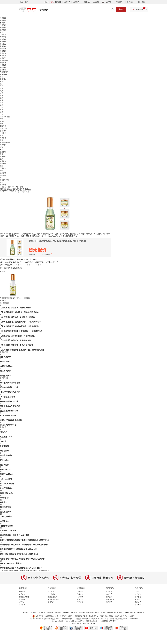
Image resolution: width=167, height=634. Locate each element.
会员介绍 (22, 594)
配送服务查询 (52, 597)
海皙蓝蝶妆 (4, 451)
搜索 (121, 9)
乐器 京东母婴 (5, 117)
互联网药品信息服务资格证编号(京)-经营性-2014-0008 (94, 616)
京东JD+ (138, 605)
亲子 (1, 93)
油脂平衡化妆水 (6, 526)
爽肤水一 (3, 502)
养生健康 (3, 49)
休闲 (1, 114)
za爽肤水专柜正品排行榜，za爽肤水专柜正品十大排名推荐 (24, 545)
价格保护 (109, 594)
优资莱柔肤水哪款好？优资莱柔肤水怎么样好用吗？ (21, 568)
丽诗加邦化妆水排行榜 (9, 401)
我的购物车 (139, 9)
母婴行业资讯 (4, 180)
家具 (1, 140)
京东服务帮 (4, 60)
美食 (1, 98)
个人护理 (3, 133)
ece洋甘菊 (4, 498)
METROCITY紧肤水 (8, 530)
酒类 (1, 147)
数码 (1, 95)
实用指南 (3, 18)
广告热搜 (41, 570)
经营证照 (112, 621)
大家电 (21, 602)
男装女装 (3, 53)
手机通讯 (3, 175)
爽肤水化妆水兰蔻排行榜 (10, 406)
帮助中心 (3, 37)
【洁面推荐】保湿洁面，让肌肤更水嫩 (15, 340)
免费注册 (58, 2)
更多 (1, 32)
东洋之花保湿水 (6, 455)
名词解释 (3, 23)
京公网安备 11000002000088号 (46, 616)
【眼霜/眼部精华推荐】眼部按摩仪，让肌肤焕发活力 (21, 331)
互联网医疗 (4, 74)
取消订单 (109, 602)
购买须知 (3, 27)
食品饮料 (3, 161)
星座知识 (3, 65)
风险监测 (105, 612)
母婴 (1, 154)
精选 (1, 81)
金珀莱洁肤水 (5, 376)
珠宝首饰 (3, 173)
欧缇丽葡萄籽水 (6, 488)
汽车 (1, 107)
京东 (36, 10)
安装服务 (3, 20)
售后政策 (109, 592)
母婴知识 (3, 51)
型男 (1, 103)
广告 (1, 119)
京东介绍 (3, 185)
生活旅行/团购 (24, 597)
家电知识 (3, 39)
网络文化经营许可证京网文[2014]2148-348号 (92, 619)
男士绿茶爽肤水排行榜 (9, 411)
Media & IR (140, 612)
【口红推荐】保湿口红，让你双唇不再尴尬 (17, 317)
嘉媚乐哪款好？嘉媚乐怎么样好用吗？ (15, 535)
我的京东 (76, 2)
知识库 (11, 570)
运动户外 (3, 58)
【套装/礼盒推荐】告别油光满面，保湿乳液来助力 (20, 322)
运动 (1, 105)
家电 (1, 112)
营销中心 (66, 612)
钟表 (1, 171)
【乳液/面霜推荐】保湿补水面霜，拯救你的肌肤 (19, 326)
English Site (130, 612)
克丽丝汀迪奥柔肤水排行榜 (11, 420)
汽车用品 (3, 156)
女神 (1, 100)
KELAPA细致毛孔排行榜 (10, 392)
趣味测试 (3, 79)
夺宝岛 (137, 592)
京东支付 (86, 623)
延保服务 (138, 597)
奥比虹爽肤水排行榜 (8, 425)
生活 (1, 88)
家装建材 (3, 145)
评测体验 (3, 34)
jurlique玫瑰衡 (6, 479)
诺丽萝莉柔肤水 (6, 366)
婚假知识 (3, 67)
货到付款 (80, 592)
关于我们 (26, 612)
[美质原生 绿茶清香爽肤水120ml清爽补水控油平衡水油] (55, 213)
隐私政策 (113, 612)
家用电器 (3, 121)
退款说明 (109, 597)
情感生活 (3, 63)
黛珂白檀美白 (5, 507)
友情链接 (82, 612)
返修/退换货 (110, 599)
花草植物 (3, 70)
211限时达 (51, 594)
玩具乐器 (3, 164)
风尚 (1, 91)
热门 (1, 84)
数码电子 (3, 56)
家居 (1, 110)
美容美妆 (3, 42)
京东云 (93, 623)
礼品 (1, 149)
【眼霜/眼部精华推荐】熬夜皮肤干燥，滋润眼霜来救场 (22, 350)
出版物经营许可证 (68, 619)
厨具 (1, 124)
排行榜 (19, 570)
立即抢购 (3, 300)
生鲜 (1, 159)
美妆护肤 (3, 152)
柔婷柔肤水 (4, 521)
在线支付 (80, 594)
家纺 (1, 135)
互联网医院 (4, 72)
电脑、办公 (4, 128)
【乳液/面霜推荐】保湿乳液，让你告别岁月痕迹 (19, 312)
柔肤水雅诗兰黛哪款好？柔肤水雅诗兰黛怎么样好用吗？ (23, 559)
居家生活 (3, 44)
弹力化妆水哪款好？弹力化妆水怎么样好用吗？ (19, 554)
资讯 (1, 77)
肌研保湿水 (4, 465)
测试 (1, 182)
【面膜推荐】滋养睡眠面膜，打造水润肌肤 (17, 336)
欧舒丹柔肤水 (5, 357)
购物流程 (22, 592)
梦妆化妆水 (4, 460)
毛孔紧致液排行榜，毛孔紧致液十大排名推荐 (18, 549)
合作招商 (50, 612)
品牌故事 (3, 30)
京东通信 (138, 602)
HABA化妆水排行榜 (8, 415)
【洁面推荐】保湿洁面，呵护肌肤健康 (15, 308)
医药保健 (3, 168)
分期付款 (80, 597)
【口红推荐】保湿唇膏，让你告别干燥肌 (16, 345)
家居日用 (3, 138)
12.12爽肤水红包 (7, 484)
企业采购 (96, 2)
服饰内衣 (3, 131)
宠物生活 (3, 126)
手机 (1, 86)
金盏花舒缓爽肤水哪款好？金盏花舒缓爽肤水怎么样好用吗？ (24, 540)
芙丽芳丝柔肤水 (6, 474)
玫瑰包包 (3, 432)
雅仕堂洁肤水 (5, 361)
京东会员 (87, 2)
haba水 (3, 441)
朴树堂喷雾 (4, 446)
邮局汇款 (80, 599)
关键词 (46, 570)
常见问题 (3, 25)
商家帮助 (58, 612)
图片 (23, 570)
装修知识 (3, 46)
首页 (9, 187)
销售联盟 (90, 612)
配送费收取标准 (53, 599)
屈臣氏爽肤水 (5, 371)
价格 (15, 570)
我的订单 (67, 2)
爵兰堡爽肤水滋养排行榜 (10, 383)
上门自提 (51, 592)
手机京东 (107, 2)
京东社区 (97, 612)
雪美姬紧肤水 (5, 512)
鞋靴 (1, 166)
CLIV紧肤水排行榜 (7, 397)
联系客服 (22, 605)
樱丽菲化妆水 (5, 469)
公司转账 (80, 602)
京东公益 (121, 612)
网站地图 (5, 570)
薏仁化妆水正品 (6, 493)
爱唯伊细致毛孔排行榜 (9, 387)
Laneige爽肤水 (6, 516)
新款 (27, 570)
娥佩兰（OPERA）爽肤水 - (11, 563)
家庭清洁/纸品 (5, 142)
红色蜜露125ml (6, 437)
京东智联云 (33, 570)
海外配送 (51, 602)
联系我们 (34, 612)
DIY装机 (138, 594)
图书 (1, 178)
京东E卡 (138, 599)
